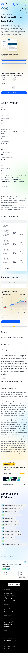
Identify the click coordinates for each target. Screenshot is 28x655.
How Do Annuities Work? (9, 595)
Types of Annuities (8, 597)
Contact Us (6, 636)
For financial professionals (10, 638)
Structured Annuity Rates (9, 622)
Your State (4, 77)
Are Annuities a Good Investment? (11, 598)
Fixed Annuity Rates (8, 619)
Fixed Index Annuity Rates (10, 621)
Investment (17, 77)
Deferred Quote (7, 626)
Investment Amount (6, 315)
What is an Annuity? (8, 593)
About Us (6, 633)
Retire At (17, 86)
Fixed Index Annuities (9, 611)
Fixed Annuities (7, 610)
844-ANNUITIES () (11, 640)
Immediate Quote (8, 624)
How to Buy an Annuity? (9, 600)
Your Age (4, 86)
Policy (9, 649)
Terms (5, 649)
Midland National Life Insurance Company (14, 468)
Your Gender (5, 82)
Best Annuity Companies (9, 608)
